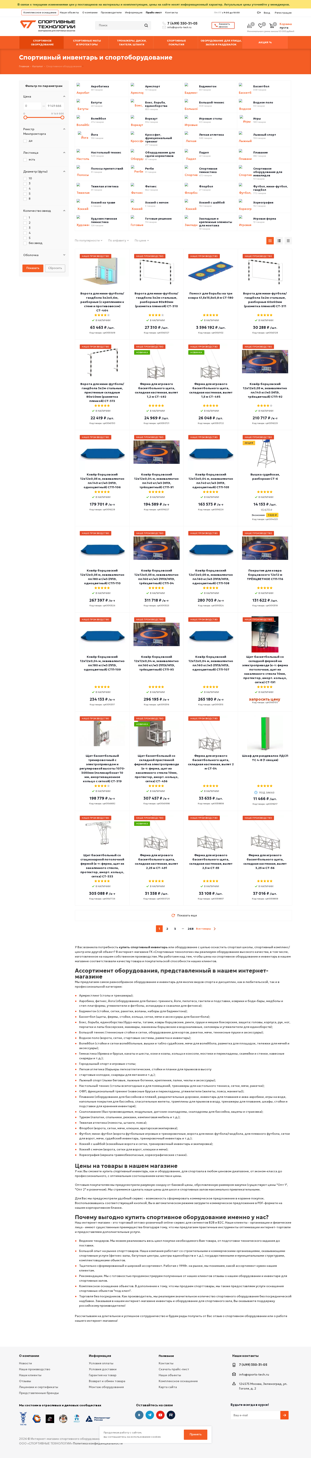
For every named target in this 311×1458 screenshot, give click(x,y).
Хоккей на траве (103, 202)
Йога (94, 135)
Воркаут (151, 118)
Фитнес (151, 186)
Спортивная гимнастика (208, 170)
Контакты (171, 12)
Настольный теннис (106, 152)
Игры (257, 118)
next (215, 929)
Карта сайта (168, 1387)
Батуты (96, 102)
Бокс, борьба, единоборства (156, 104)
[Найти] (146, 25)
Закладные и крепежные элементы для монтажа (215, 222)
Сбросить (55, 268)
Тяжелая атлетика (104, 186)
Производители (111, 12)
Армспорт (152, 86)
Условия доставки (103, 1369)
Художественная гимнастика (104, 220)
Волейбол (98, 118)
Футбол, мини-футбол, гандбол (270, 188)
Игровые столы (210, 118)
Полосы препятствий (107, 168)
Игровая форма (264, 218)
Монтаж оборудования (106, 1387)
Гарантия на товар (102, 1375)
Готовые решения (158, 218)
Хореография (263, 202)
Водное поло (263, 102)
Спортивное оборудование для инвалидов (267, 172)
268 (191, 929)
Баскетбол (261, 86)
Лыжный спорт (264, 135)
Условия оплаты (101, 1363)
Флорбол (206, 186)
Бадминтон (207, 86)
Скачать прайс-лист (174, 1369)
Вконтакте (139, 1415)
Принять (196, 1434)
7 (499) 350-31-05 (181, 23)
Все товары (203, 928)
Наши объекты (69, 12)
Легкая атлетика (211, 135)
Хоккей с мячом (156, 202)
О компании (90, 12)
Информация (133, 12)
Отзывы (25, 1381)
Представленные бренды (39, 1393)
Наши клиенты (30, 1375)
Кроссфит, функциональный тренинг (158, 138)
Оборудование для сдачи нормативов (160, 154)
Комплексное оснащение (39, 12)
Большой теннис (211, 102)
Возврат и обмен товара (107, 1381)
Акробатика (100, 86)
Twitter (171, 1415)
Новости (25, 1363)
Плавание (260, 152)
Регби (149, 168)
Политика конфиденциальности (98, 1443)
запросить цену (264, 699)
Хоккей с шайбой (212, 202)
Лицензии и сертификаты (38, 1387)
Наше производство (34, 1369)
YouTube (160, 1415)
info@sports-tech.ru (179, 27)
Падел (204, 152)
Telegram (150, 1415)
